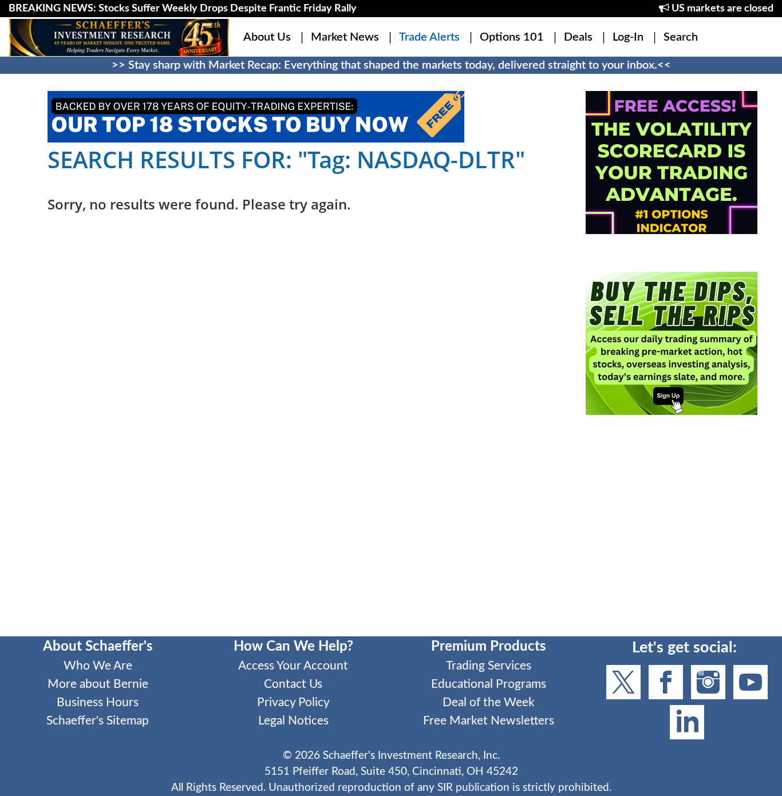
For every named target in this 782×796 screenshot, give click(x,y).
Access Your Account (293, 666)
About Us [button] (267, 37)
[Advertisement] (671, 533)
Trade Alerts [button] (429, 37)
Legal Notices (293, 721)
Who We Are (98, 666)
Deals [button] (578, 37)
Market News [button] (345, 37)
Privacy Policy (293, 702)
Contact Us (293, 684)
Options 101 (512, 37)
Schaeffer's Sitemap (97, 721)
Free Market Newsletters (488, 721)
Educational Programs (488, 684)
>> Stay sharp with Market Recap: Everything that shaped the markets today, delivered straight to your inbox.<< (391, 65)
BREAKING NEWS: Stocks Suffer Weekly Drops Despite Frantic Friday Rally (183, 8)
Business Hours (98, 702)
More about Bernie (98, 684)
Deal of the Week (489, 702)
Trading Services (488, 666)
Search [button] (680, 37)
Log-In (628, 37)
